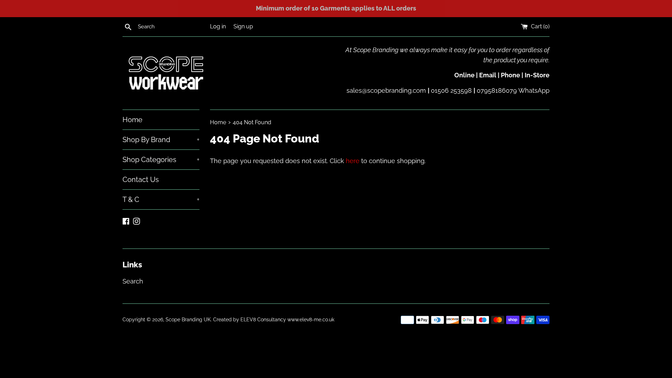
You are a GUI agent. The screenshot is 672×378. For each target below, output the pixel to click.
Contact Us (140, 179)
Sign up (243, 26)
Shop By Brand (161, 139)
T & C (161, 199)
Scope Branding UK (188, 319)
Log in (218, 26)
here (352, 160)
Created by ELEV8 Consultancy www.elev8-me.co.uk (273, 319)
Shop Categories (161, 159)
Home (132, 119)
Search (132, 281)
